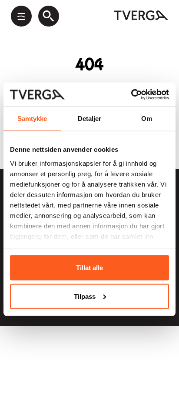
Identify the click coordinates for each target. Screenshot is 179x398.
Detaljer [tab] (90, 118)
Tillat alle (89, 267)
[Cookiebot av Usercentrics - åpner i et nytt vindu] (131, 94)
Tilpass (85, 296)
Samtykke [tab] (32, 118)
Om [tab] (146, 118)
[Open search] (48, 16)
